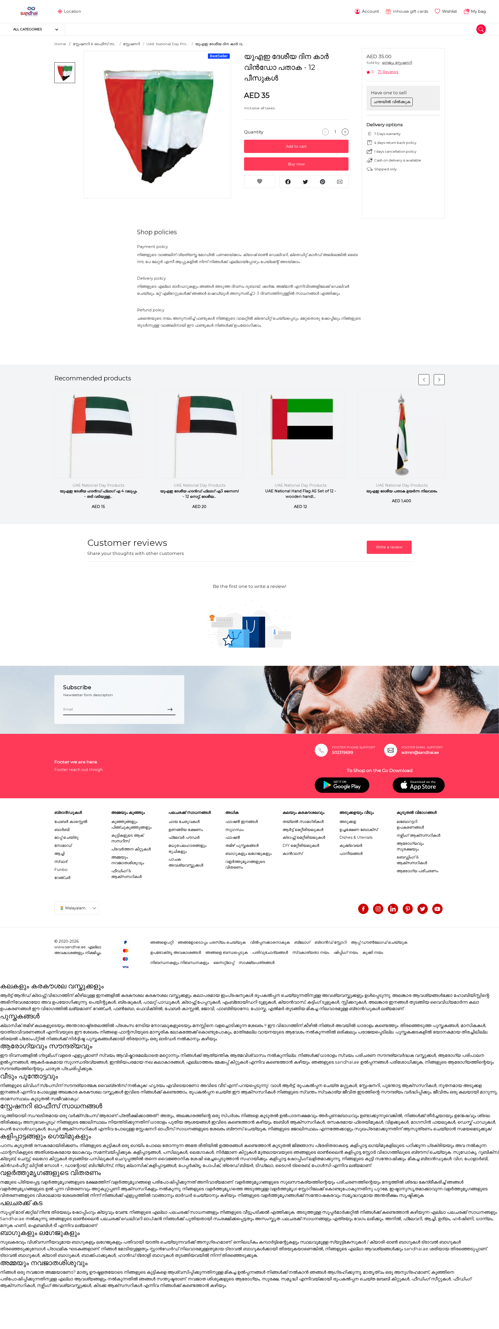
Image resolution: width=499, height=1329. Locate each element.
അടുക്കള (347, 821)
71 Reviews (388, 72)
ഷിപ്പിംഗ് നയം (345, 952)
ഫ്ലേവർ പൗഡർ (184, 837)
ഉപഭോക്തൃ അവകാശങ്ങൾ (175, 952)
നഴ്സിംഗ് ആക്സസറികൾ (418, 835)
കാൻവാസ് (293, 853)
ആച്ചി (59, 853)
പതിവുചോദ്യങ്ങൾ (270, 952)
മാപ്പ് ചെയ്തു (66, 837)
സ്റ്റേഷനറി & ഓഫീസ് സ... (94, 44)
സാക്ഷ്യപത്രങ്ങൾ (256, 962)
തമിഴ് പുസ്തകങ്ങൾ (242, 845)
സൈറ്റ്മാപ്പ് (223, 962)
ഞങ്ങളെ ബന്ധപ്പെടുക (226, 952)
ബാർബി (61, 829)
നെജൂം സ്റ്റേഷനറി (397, 63)
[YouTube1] (437, 909)
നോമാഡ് (62, 845)
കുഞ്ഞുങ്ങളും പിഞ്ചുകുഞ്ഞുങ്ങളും (131, 824)
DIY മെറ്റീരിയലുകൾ (301, 845)
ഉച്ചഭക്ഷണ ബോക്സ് (358, 829)
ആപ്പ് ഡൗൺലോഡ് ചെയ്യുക (379, 942)
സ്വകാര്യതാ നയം (310, 952)
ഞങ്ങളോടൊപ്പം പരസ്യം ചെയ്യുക (212, 942)
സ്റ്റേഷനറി (131, 44)
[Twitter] (422, 909)
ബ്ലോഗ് (302, 942)
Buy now (296, 164)
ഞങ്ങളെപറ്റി (161, 942)
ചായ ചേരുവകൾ (184, 821)
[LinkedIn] (393, 909)
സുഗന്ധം (234, 829)
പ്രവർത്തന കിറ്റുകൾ (131, 849)
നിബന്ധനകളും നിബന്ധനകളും (179, 962)
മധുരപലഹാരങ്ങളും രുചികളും (187, 848)
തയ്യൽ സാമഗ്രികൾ (303, 821)
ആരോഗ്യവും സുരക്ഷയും (410, 846)
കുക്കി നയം (372, 952)
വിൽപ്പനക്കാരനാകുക (270, 942)
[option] (157, 124)
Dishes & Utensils (355, 837)
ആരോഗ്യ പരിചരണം (417, 871)
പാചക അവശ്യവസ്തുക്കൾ (185, 862)
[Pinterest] (408, 909)
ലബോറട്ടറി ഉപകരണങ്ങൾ (410, 824)
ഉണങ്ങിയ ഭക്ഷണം (185, 829)
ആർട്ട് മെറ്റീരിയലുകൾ (303, 829)
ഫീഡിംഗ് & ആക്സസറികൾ (126, 874)
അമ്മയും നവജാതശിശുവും (127, 860)
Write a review (389, 547)
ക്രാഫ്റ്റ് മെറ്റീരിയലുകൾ (304, 837)
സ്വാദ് (60, 861)
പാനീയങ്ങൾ (351, 853)
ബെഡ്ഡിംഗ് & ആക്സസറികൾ (412, 860)
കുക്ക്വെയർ (350, 845)
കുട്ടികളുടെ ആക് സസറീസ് (127, 838)
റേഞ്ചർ (62, 877)
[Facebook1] (363, 909)
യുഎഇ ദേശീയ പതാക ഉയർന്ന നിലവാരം (401, 491)
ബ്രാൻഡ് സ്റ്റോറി (330, 942)
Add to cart (296, 146)
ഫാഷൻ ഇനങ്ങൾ (241, 821)
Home (60, 44)
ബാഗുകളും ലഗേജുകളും (248, 853)
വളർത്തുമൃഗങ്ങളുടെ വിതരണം (245, 864)
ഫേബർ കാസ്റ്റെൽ (70, 821)
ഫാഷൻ (232, 837)
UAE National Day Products (98, 485)
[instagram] (378, 909)
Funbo (61, 869)
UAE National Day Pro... (168, 44)
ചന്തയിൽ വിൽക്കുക (391, 101)
